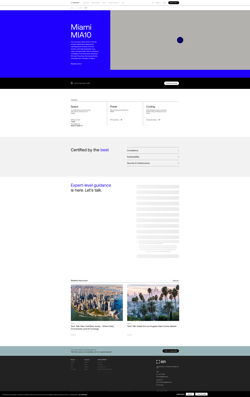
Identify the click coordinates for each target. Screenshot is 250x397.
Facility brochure (171, 83)
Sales (157, 371)
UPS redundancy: (114, 119)
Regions (73, 359)
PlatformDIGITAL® (96, 2)
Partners (104, 2)
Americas (73, 362)
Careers (86, 369)
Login (164, 2)
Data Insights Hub (101, 366)
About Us (86, 362)
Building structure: (75, 119)
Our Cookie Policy (83, 394)
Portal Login (160, 385)
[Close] (247, 394)
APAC (72, 366)
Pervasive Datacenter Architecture (105, 369)
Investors (86, 366)
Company (87, 359)
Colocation (100, 362)
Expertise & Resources (114, 2)
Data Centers (86, 2)
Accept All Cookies (201, 394)
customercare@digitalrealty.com (165, 382)
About (123, 2)
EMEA (72, 364)
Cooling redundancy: (151, 119)
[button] (153, 150)
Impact (85, 364)
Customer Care (159, 379)
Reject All (190, 394)
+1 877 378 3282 (161, 374)
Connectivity (100, 364)
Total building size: (75, 124)
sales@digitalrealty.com (163, 376)
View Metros (73, 369)
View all (175, 280)
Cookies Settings (180, 394)
